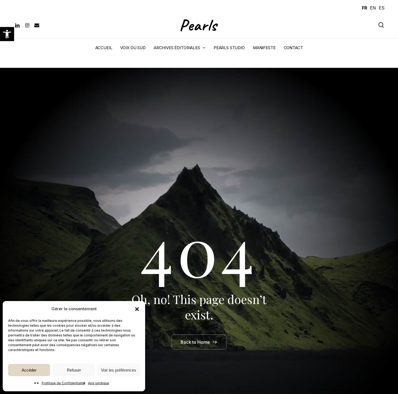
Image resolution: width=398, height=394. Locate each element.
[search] (381, 25)
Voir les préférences (118, 370)
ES (381, 8)
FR (364, 8)
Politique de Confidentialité (63, 383)
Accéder (29, 370)
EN (373, 8)
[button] (7, 34)
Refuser (74, 370)
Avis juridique (98, 383)
